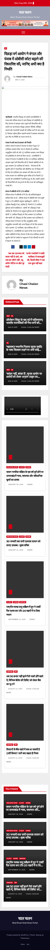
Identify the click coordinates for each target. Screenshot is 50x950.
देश (5, 48)
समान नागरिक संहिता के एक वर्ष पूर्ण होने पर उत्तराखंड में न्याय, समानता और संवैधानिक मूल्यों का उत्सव (24, 475)
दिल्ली (8, 316)
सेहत (16, 671)
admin (30, 484)
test (28, 944)
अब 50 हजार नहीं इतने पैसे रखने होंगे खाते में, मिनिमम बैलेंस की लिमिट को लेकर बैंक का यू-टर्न (24, 680)
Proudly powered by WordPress (18, 935)
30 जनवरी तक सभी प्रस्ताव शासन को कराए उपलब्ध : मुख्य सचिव (24, 836)
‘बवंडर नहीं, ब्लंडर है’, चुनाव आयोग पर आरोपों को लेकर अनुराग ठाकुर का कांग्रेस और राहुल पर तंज (24, 377)
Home (23, 944)
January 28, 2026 (16, 484)
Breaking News (12, 467)
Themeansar (25, 938)
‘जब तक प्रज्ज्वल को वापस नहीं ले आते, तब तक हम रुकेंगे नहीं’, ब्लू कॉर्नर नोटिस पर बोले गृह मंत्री (14, 260)
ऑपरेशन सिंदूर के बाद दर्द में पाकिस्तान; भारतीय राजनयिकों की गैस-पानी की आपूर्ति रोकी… (24, 323)
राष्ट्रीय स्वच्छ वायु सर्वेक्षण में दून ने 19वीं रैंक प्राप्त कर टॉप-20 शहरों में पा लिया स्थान (23, 610)
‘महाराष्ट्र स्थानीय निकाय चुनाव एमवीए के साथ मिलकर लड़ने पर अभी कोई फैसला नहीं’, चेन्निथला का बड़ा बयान (24, 350)
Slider (22, 467)
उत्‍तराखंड (28, 467)
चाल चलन (25, 12)
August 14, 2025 (15, 689)
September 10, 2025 (17, 619)
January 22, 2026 (16, 550)
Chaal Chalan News (24, 77)
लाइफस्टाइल (22, 602)
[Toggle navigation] (23, 32)
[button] (42, 32)
